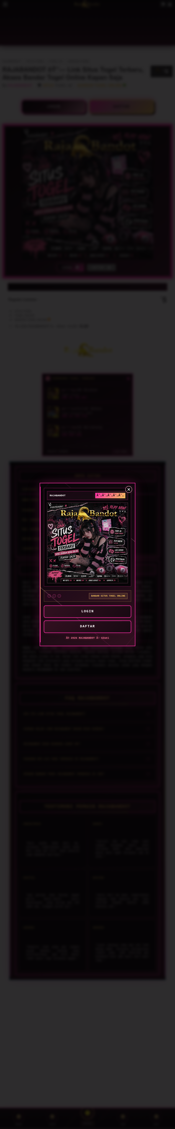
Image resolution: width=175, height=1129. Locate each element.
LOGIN (87, 611)
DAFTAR (87, 626)
